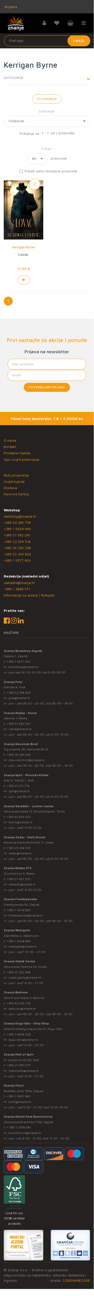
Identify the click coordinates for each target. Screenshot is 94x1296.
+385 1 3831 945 (18, 1096)
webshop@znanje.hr (20, 516)
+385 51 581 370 (18, 879)
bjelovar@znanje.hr (22, 1008)
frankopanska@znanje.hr (25, 915)
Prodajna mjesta (17, 453)
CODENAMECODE (76, 1280)
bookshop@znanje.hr (23, 667)
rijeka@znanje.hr (20, 729)
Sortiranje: (46, 111)
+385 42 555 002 (19, 817)
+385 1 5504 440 (17, 529)
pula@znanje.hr (19, 698)
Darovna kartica (16, 494)
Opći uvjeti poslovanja (21, 459)
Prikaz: (47, 149)
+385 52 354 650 (17, 554)
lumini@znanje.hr (20, 822)
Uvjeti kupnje (14, 481)
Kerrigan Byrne (23, 247)
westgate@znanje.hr (22, 946)
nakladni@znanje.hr (19, 582)
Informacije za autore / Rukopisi (29, 595)
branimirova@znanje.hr (25, 1133)
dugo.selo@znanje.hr (23, 1039)
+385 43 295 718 (17, 522)
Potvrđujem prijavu (46, 387)
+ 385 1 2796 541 (19, 1127)
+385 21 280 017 (18, 1065)
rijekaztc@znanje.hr (22, 884)
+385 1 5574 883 (18, 910)
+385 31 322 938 (18, 972)
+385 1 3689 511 (17, 589)
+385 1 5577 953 (17, 560)
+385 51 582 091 (17, 535)
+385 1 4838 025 (19, 1034)
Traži (78, 41)
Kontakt (10, 446)
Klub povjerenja (16, 475)
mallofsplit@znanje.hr (23, 1071)
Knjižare (10, 7)
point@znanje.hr (20, 1102)
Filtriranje (47, 99)
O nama (10, 440)
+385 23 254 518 (17, 541)
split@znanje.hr (19, 791)
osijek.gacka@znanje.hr (25, 977)
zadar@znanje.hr (20, 853)
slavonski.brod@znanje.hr (26, 760)
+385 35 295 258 (17, 548)
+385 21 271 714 (18, 786)
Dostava (10, 488)
